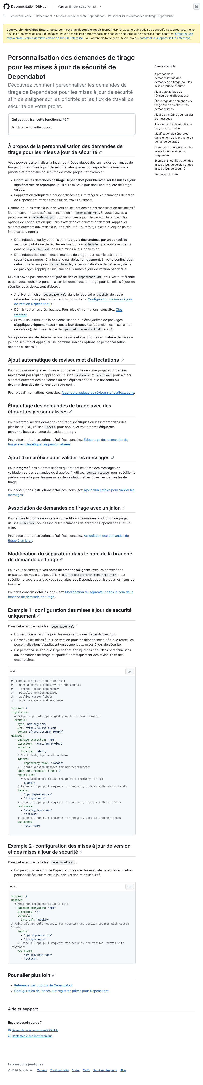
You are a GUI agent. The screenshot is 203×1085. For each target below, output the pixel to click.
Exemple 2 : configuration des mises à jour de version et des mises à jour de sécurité (69, 849)
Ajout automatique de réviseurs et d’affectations (63, 360)
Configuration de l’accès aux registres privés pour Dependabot (61, 991)
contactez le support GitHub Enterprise (165, 38)
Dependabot (44, 16)
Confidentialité (59, 1070)
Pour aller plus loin (29, 975)
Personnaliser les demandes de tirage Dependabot (141, 16)
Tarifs (86, 1070)
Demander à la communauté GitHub (35, 1030)
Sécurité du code (21, 16)
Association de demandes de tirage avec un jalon (64, 508)
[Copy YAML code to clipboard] (129, 671)
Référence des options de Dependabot (43, 985)
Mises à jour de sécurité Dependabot (80, 16)
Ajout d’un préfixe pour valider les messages (58, 457)
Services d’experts (105, 1070)
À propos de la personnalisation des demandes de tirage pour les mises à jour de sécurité (65, 149)
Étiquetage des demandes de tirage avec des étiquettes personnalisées (59, 408)
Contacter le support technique (32, 1036)
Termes (42, 1070)
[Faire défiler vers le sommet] (194, 1076)
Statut (76, 1070)
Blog (123, 1070)
